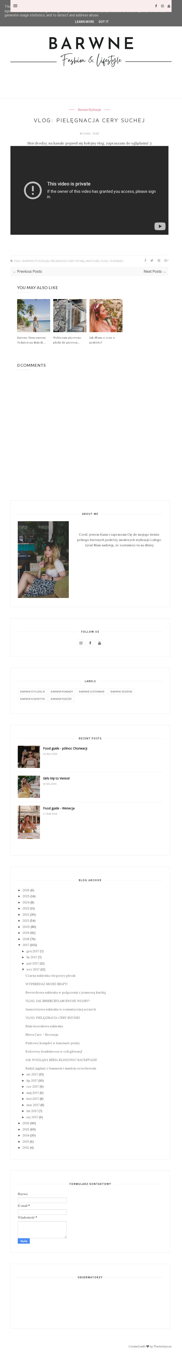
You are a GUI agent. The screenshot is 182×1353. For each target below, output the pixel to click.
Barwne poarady (62, 691)
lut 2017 (32, 1111)
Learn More (84, 22)
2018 (26, 939)
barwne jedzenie (121, 691)
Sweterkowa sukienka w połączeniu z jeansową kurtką (66, 992)
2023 (26, 908)
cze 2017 (32, 1087)
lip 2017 (32, 1081)
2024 (26, 902)
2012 (26, 1148)
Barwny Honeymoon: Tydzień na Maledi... (31, 340)
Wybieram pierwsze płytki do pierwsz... (67, 340)
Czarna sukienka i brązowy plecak (50, 976)
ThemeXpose (163, 1346)
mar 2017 (33, 1105)
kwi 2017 (32, 1099)
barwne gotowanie (92, 691)
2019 (26, 933)
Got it (104, 22)
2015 (26, 1129)
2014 (26, 1135)
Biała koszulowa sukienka (44, 1026)
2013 (26, 1142)
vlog (104, 261)
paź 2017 (32, 963)
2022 (26, 915)
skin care (92, 261)
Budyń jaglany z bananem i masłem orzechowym (61, 1068)
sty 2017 (32, 1117)
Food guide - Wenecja (59, 808)
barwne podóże (61, 698)
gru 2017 (32, 951)
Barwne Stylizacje (89, 110)
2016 (26, 1123)
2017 (26, 945)
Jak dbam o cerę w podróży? (102, 340)
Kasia (87, 133)
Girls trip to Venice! (56, 778)
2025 (26, 896)
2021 (26, 921)
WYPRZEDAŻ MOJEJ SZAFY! (46, 984)
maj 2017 (32, 1093)
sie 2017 (32, 1074)
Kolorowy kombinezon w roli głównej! (54, 1051)
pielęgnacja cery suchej (67, 261)
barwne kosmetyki (32, 698)
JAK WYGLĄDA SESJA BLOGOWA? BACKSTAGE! (61, 1060)
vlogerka (116, 261)
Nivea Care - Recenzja (42, 1035)
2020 (26, 927)
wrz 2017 (33, 969)
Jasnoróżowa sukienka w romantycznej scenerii (61, 1009)
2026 (26, 890)
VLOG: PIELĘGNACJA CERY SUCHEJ (53, 1018)
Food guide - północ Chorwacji (65, 748)
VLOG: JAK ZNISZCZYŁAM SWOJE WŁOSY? (58, 1001)
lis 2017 (31, 957)
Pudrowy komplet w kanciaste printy (53, 1043)
